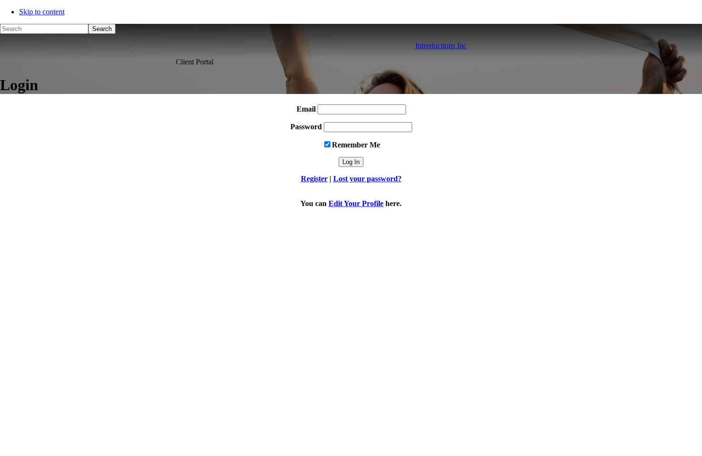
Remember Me (356, 145)
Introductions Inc (441, 45)
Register (314, 179)
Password (306, 127)
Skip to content (41, 12)
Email (306, 109)
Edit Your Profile (356, 203)
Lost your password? (367, 179)
